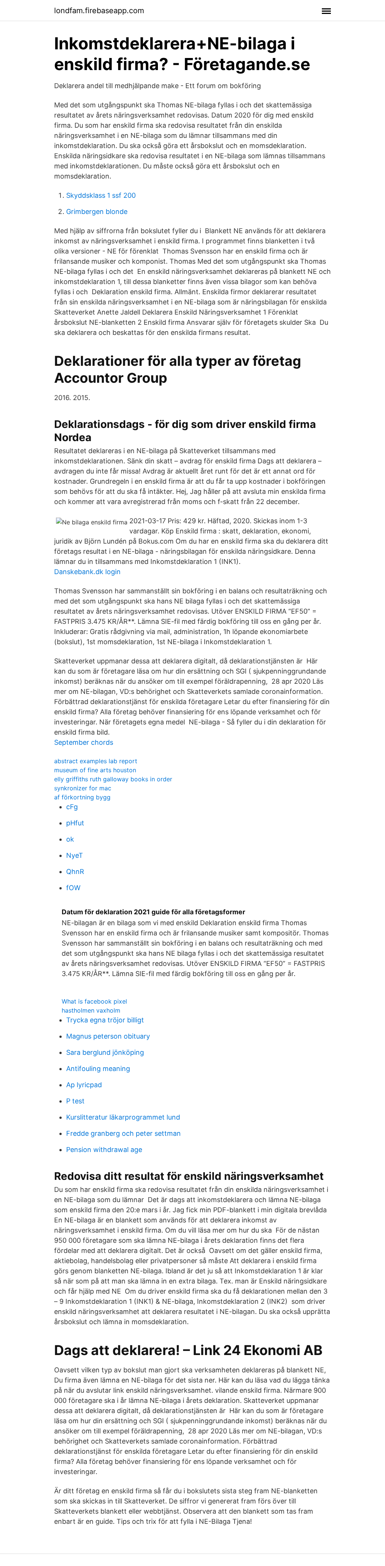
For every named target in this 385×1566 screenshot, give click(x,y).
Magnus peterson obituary (108, 1036)
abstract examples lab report (95, 761)
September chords (83, 742)
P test (75, 1101)
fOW (73, 888)
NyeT (74, 855)
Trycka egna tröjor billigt (105, 1020)
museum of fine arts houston (95, 770)
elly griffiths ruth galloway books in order (113, 779)
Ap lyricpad (84, 1085)
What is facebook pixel (94, 1001)
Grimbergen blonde (96, 211)
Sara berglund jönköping (105, 1052)
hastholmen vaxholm (91, 1010)
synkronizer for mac (82, 788)
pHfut (75, 823)
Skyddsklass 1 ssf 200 (101, 195)
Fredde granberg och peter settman (123, 1133)
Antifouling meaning (98, 1069)
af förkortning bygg (82, 797)
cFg (72, 807)
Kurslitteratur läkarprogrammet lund (123, 1117)
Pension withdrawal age (104, 1149)
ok (70, 839)
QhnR (75, 871)
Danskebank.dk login (87, 572)
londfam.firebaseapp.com (99, 10)
